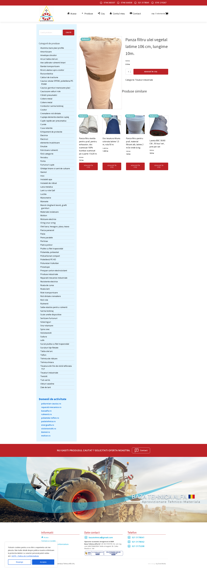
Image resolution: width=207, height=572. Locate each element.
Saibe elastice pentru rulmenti (53, 307)
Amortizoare (46, 51)
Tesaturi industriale (49, 372)
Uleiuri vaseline (47, 383)
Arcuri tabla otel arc (49, 59)
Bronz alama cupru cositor (52, 70)
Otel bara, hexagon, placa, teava (54, 226)
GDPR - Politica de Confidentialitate (25, 556)
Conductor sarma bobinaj (51, 106)
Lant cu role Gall (47, 190)
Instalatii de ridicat (48, 183)
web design (152, 564)
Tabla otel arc (46, 351)
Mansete (44, 201)
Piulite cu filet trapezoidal (51, 248)
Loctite (43, 194)
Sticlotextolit (46, 333)
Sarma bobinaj (46, 311)
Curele (43, 124)
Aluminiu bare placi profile (52, 48)
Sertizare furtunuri (48, 318)
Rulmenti (44, 303)
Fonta (43, 161)
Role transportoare (49, 292)
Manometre (45, 197)
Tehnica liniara (47, 362)
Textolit (43, 376)
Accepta (43, 562)
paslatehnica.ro (48, 421)
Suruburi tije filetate (49, 347)
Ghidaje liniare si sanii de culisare (55, 168)
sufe (42, 340)
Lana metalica (46, 187)
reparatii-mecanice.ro (51, 407)
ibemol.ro (45, 432)
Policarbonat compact (50, 256)
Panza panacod (47, 230)
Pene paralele (46, 237)
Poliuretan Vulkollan (49, 263)
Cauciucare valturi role (50, 91)
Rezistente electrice (49, 281)
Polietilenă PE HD (48, 259)
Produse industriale (49, 274)
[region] (31, 554)
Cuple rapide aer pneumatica (53, 120)
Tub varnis (45, 380)
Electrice (44, 135)
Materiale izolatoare (49, 212)
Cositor (43, 109)
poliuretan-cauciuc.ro (51, 403)
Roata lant (45, 289)
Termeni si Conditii (48, 541)
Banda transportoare (50, 66)
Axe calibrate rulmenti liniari (53, 62)
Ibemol (43, 172)
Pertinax (44, 241)
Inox (42, 175)
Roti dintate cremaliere (50, 296)
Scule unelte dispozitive (50, 314)
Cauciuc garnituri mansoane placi (55, 87)
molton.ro (45, 435)
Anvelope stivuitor (48, 55)
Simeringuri (45, 322)
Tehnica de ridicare (48, 358)
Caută (68, 32)
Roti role (44, 300)
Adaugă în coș (150, 72)
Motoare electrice (48, 219)
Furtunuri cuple (47, 164)
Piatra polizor (46, 245)
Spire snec (45, 329)
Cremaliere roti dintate (50, 113)
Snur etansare (46, 325)
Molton (43, 215)
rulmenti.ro (46, 414)
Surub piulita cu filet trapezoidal (54, 344)
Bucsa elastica (46, 73)
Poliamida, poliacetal (49, 252)
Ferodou (44, 157)
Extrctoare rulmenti (49, 150)
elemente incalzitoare (50, 142)
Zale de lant (45, 387)
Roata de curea (47, 285)
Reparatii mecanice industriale (53, 278)
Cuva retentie (46, 128)
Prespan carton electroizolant (53, 270)
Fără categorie (46, 153)
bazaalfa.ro (46, 411)
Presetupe (45, 267)
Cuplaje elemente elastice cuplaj (54, 117)
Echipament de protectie (51, 131)
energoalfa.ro (47, 425)
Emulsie (43, 146)
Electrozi (44, 139)
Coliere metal (46, 98)
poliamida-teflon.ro (50, 418)
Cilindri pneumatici (48, 95)
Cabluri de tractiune (49, 77)
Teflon (43, 355)
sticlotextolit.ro (48, 428)
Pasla (42, 234)
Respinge (19, 562)
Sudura (43, 336)
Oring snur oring (48, 222)
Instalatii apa (46, 179)
